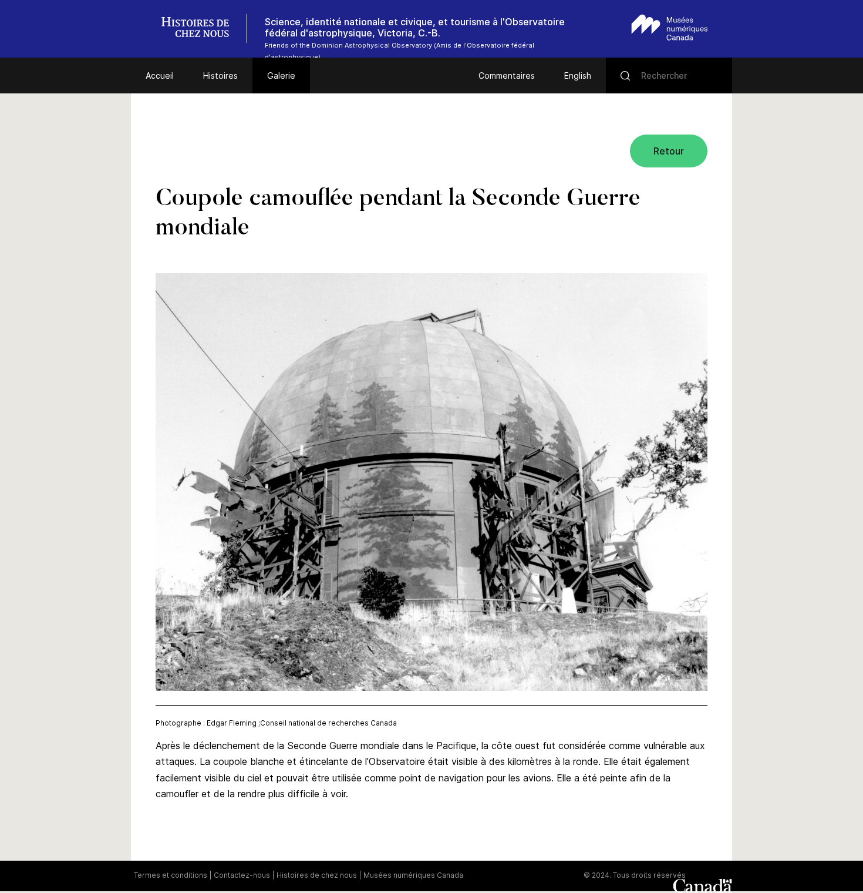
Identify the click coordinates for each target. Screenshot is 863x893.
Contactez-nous (242, 875)
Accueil (160, 75)
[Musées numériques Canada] (669, 27)
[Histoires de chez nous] (201, 28)
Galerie (281, 75)
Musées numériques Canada (413, 875)
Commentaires (506, 75)
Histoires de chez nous (317, 875)
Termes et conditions (170, 875)
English (577, 75)
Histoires (220, 75)
